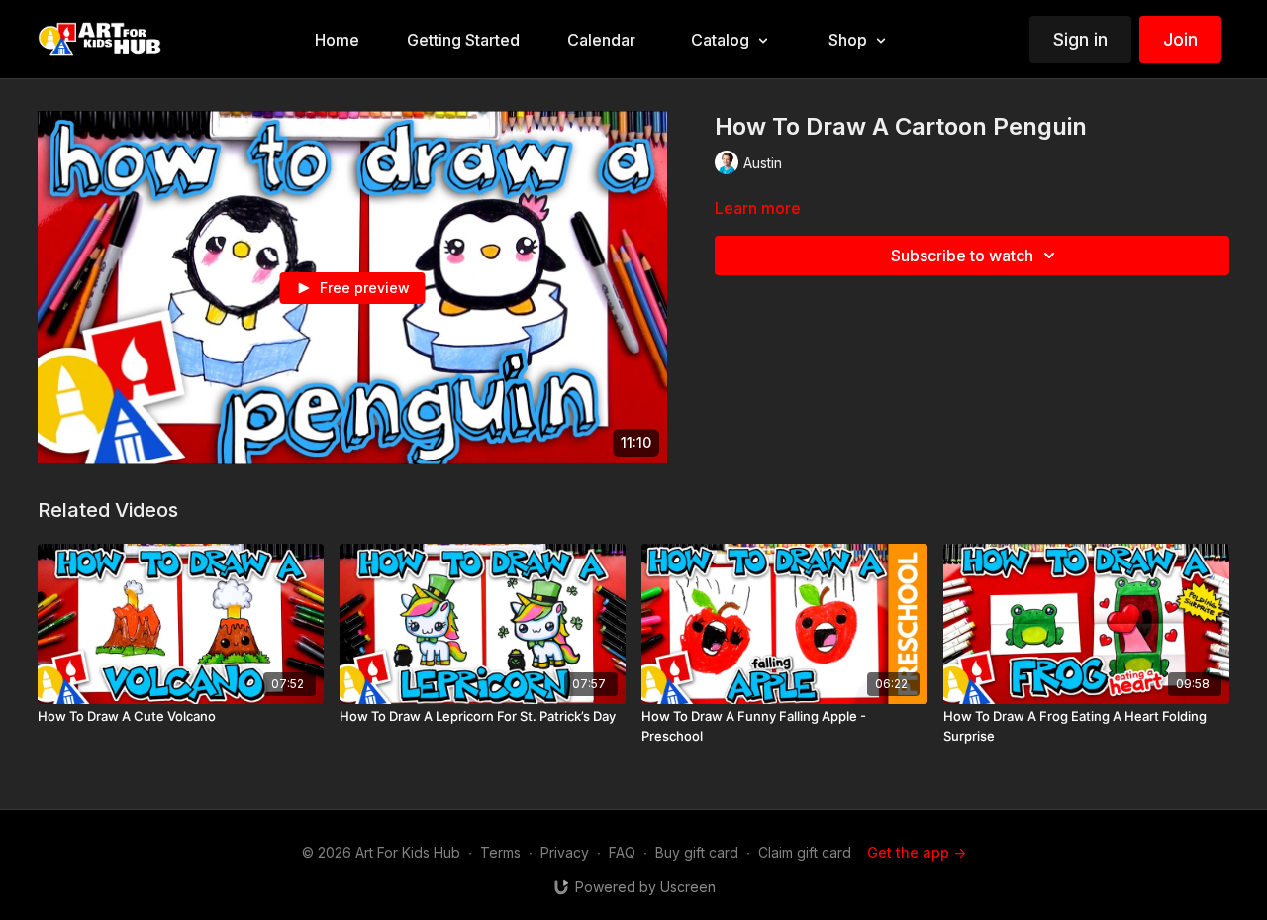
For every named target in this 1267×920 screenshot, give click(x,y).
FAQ (622, 852)
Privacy (564, 852)
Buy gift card (696, 852)
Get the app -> (916, 852)
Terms (500, 852)
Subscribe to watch (962, 255)
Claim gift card (804, 852)
